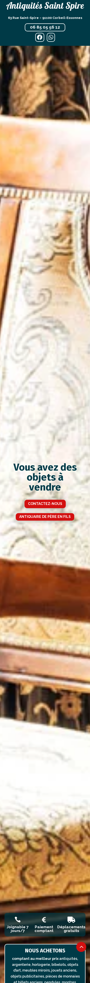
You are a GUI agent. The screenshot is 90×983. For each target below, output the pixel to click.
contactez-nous (45, 504)
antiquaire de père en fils (45, 517)
